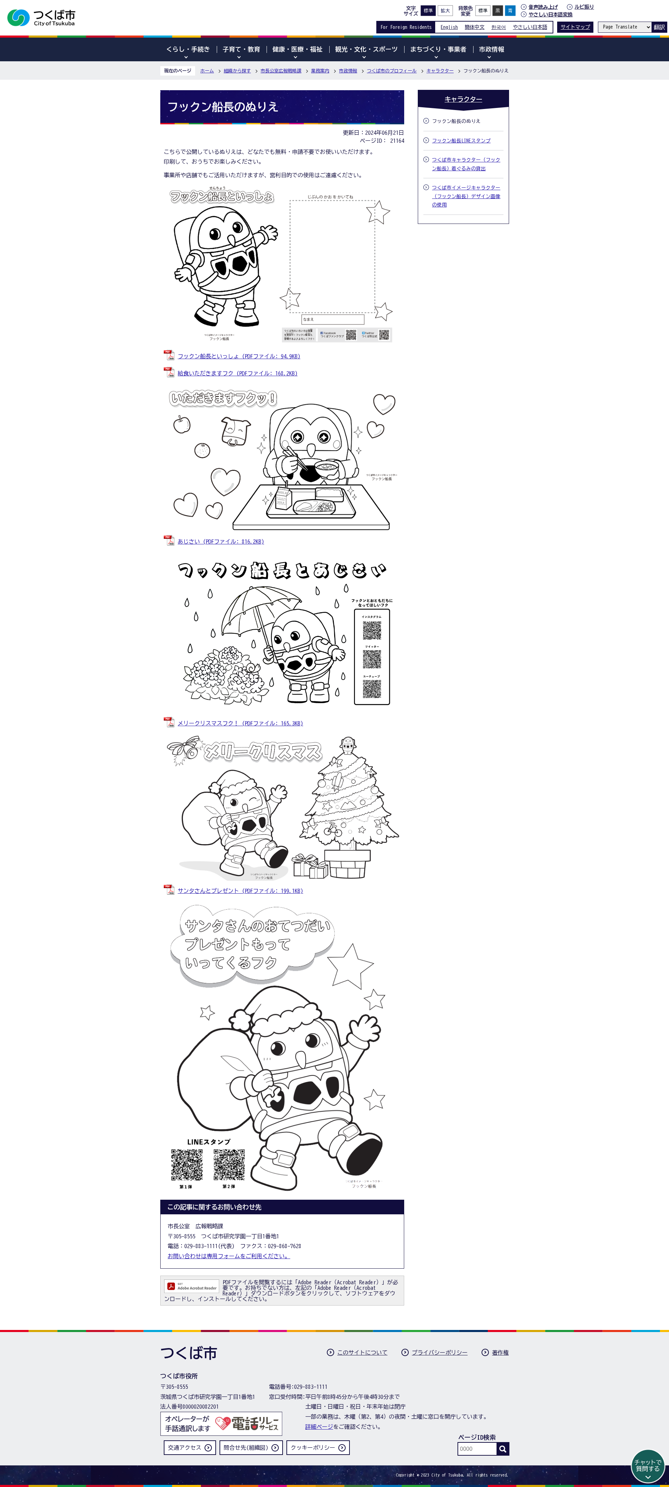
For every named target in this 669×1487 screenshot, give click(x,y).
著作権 (500, 1352)
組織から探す (237, 71)
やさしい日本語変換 (550, 14)
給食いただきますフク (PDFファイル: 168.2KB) (238, 373)
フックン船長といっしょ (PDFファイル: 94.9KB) (239, 356)
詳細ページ (319, 1427)
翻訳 (659, 27)
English (449, 27)
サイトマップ (575, 27)
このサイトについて (362, 1352)
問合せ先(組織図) (246, 1447)
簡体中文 (474, 27)
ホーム (207, 71)
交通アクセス (184, 1447)
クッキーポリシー (313, 1447)
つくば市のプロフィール (392, 71)
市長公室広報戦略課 (281, 71)
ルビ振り (584, 6)
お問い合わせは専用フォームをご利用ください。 (229, 1256)
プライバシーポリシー (440, 1352)
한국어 (498, 27)
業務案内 (320, 71)
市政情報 (348, 71)
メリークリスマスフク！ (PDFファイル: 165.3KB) (240, 723)
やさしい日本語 (530, 27)
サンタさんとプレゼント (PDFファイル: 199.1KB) (240, 891)
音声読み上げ (543, 7)
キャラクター (440, 71)
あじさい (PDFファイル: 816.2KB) (221, 541)
